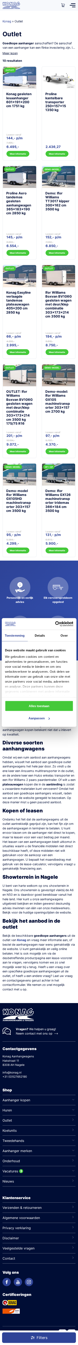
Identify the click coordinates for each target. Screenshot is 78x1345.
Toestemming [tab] (15, 635)
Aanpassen (36, 718)
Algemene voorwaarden (21, 1218)
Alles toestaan (39, 706)
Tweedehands (13, 1141)
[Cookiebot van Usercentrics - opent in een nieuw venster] (55, 624)
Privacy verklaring (16, 1228)
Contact (8, 1258)
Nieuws (8, 1181)
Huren (7, 1110)
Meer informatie (18, 154)
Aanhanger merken (17, 1151)
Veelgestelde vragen (18, 1248)
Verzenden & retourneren (22, 1208)
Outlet (7, 1120)
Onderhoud (11, 1161)
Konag (6, 21)
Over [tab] (64, 635)
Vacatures (10, 1171)
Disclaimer (10, 1238)
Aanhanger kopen (16, 1100)
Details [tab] (40, 635)
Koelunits (9, 1130)
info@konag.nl (11, 1072)
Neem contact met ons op (34, 1033)
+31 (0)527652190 (14, 1076)
